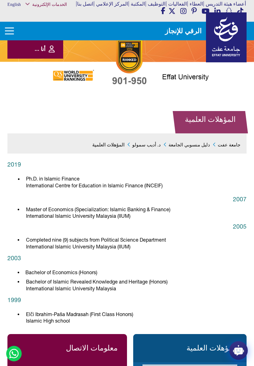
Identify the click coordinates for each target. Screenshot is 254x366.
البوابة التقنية (58, 114)
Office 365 (60, 73)
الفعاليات (177, 4)
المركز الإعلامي (112, 4)
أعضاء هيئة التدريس (226, 4)
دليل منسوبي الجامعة (189, 144)
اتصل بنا (85, 4)
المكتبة (138, 4)
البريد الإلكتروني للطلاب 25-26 (49, 99)
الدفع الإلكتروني (56, 79)
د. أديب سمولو (146, 144)
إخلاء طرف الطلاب (54, 92)
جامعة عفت (229, 144)
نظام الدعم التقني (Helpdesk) (55, 65)
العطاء (196, 4)
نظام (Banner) (58, 16)
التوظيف (156, 4)
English (14, 4)
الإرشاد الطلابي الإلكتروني (50, 85)
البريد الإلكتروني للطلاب (51, 107)
